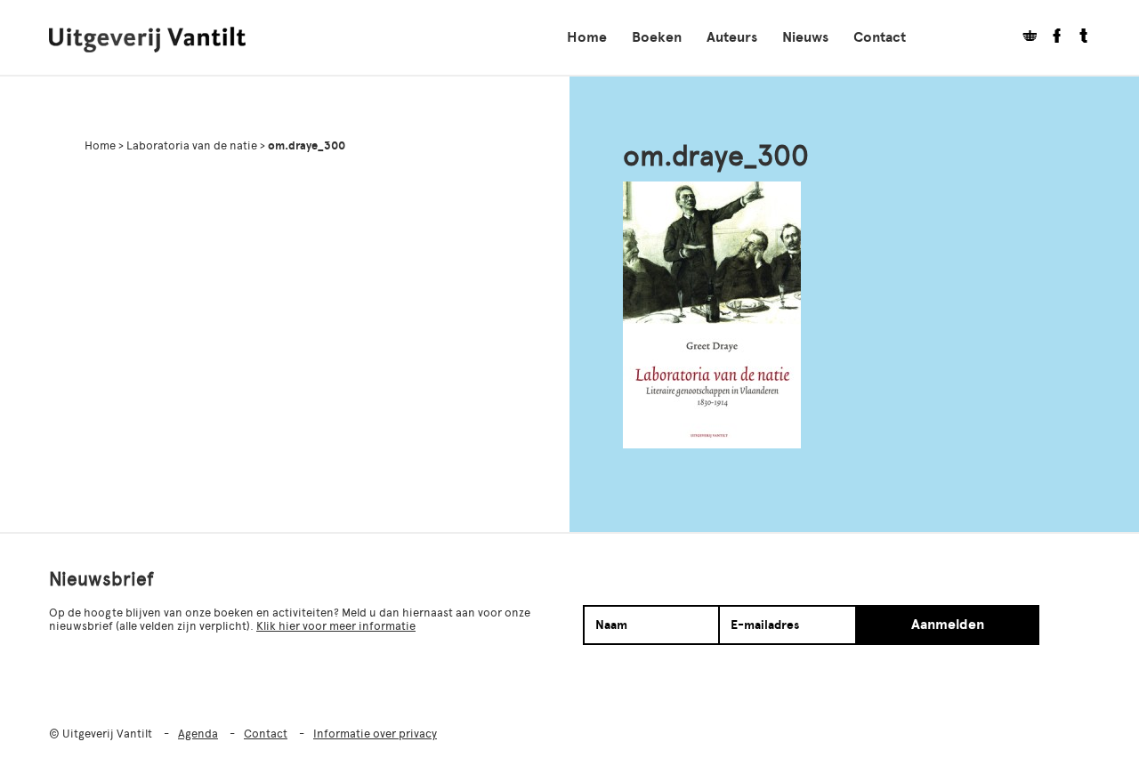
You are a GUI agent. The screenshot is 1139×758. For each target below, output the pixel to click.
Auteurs (732, 37)
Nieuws (805, 37)
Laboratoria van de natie (191, 145)
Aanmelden (947, 624)
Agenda (198, 733)
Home (587, 37)
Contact (879, 37)
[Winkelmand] (1023, 37)
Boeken (657, 37)
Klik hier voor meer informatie (336, 626)
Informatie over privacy (375, 733)
